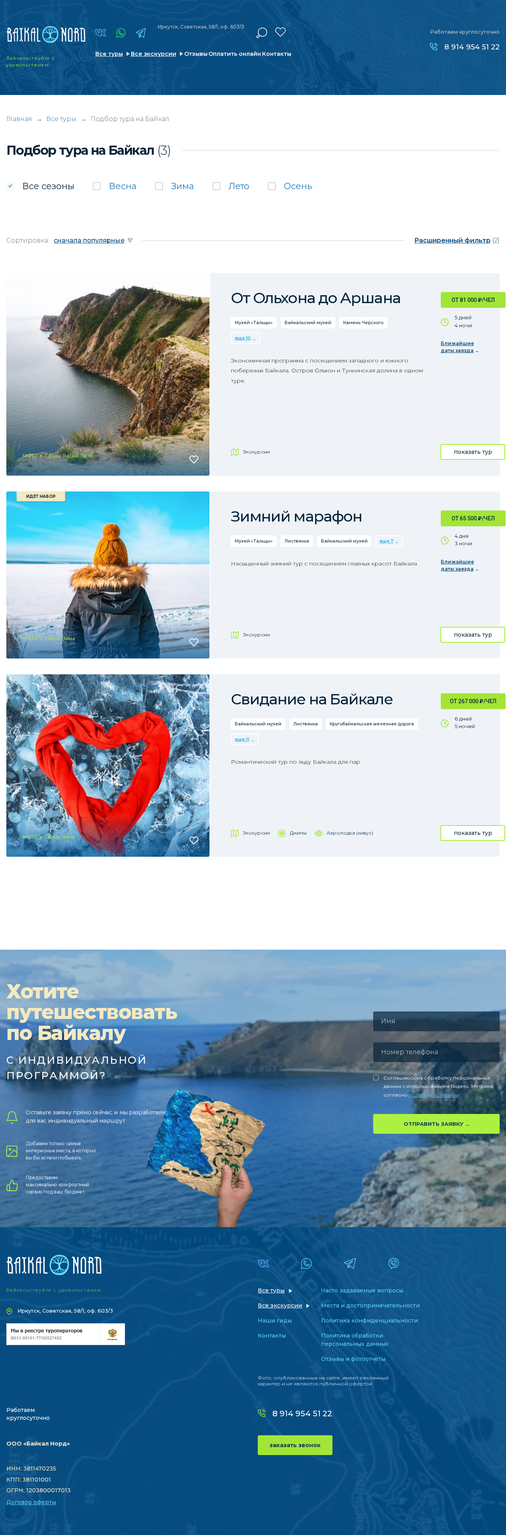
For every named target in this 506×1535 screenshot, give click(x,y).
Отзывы (196, 53)
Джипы (298, 833)
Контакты (276, 53)
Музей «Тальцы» (254, 322)
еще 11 (242, 739)
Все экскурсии (153, 53)
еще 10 (243, 338)
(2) (457, 240)
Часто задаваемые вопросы (362, 1290)
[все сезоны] (40, 186)
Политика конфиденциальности (369, 1320)
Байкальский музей (308, 322)
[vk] (100, 32)
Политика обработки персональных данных (355, 1339)
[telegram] (141, 33)
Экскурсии (256, 452)
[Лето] (231, 186)
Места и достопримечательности (370, 1305)
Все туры (109, 53)
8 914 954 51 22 (472, 47)
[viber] (393, 1263)
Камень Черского (363, 322)
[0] (280, 32)
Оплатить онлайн (234, 53)
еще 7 (386, 541)
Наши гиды (275, 1320)
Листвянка (297, 541)
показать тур (473, 451)
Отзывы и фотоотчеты (353, 1358)
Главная (19, 119)
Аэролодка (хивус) (350, 833)
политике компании (434, 1095)
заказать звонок (295, 1445)
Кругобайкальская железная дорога (372, 724)
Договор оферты (31, 1502)
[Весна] (115, 186)
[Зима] (174, 186)
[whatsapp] (121, 33)
